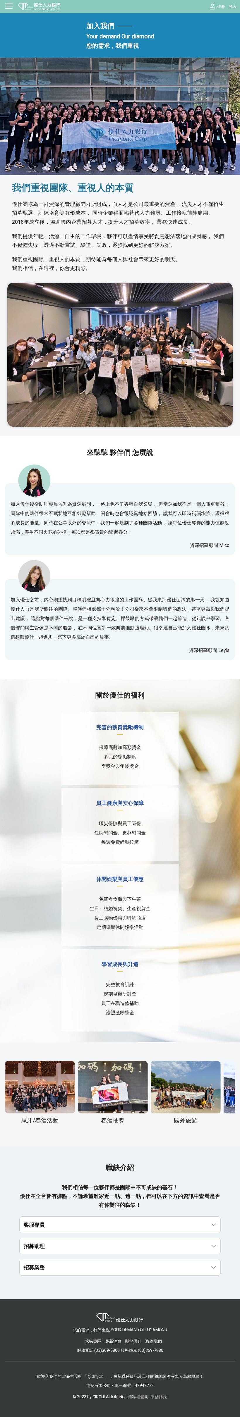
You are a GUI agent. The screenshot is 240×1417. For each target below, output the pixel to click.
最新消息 (113, 1341)
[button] (10, 1094)
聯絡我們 (153, 1341)
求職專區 (93, 1341)
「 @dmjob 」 (96, 1376)
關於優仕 (133, 1341)
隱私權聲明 (138, 1396)
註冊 (221, 6)
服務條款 (158, 1396)
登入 (233, 6)
